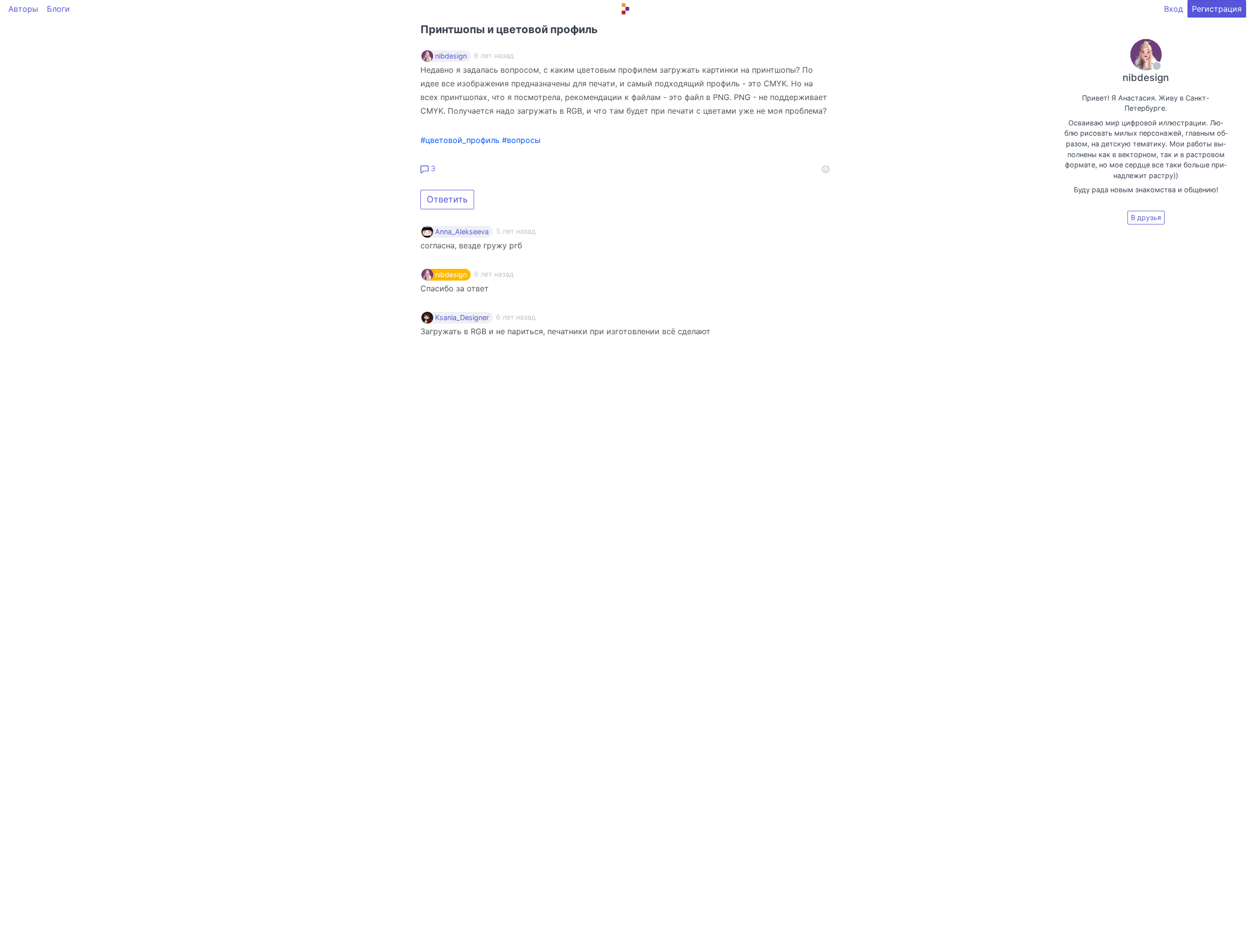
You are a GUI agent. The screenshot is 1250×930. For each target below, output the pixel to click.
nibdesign (451, 56)
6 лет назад (494, 274)
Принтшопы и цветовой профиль (509, 29)
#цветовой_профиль (460, 140)
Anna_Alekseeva (462, 232)
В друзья (1146, 217)
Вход (1173, 9)
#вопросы (521, 140)
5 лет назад (516, 231)
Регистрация (1217, 9)
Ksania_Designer (462, 318)
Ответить (447, 199)
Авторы (23, 9)
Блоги (58, 9)
